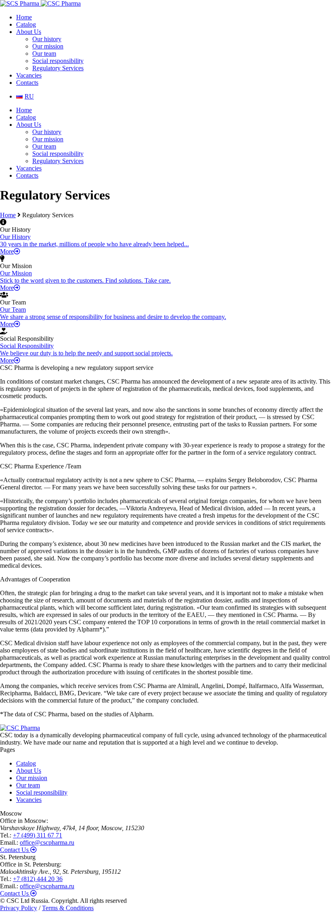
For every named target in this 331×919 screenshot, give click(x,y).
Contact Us (15, 849)
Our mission (47, 46)
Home (24, 17)
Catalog (26, 24)
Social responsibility (58, 60)
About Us (28, 31)
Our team (44, 53)
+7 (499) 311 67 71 (37, 835)
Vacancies (29, 75)
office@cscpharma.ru (47, 842)
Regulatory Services (58, 68)
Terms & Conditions (68, 907)
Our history (46, 39)
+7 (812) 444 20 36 (38, 878)
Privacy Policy (18, 907)
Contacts (27, 82)
